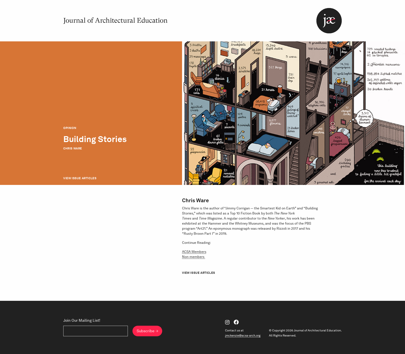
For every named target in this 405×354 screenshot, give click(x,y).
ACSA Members (194, 252)
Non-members (193, 257)
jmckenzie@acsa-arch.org (243, 335)
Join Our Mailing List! (81, 320)
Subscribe (145, 331)
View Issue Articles (79, 178)
